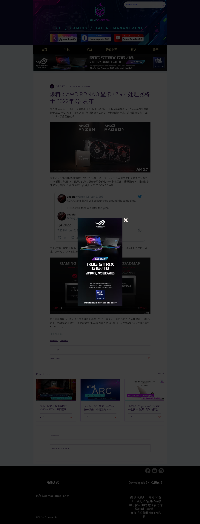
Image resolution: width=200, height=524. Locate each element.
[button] (126, 220)
